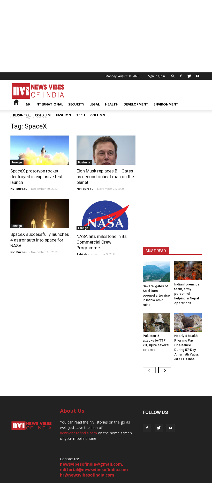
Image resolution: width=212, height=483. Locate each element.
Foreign (17, 162)
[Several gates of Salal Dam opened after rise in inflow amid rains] (156, 271)
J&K (27, 104)
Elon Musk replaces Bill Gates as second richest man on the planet (105, 176)
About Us (72, 410)
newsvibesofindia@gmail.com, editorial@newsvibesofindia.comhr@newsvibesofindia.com (94, 469)
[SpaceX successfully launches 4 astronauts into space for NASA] (39, 213)
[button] (173, 76)
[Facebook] (181, 76)
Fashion (63, 115)
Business (21, 115)
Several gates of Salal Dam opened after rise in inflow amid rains (156, 295)
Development (136, 104)
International (49, 104)
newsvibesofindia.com (78, 433)
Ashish (82, 254)
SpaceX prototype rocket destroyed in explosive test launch (36, 176)
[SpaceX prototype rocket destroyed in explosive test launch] (39, 150)
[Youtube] (198, 76)
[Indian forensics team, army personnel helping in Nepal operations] (188, 270)
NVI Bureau (18, 189)
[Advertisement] (106, 36)
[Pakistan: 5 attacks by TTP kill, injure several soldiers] (156, 322)
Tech (80, 115)
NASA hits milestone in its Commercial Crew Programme (102, 242)
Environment (166, 104)
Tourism (43, 115)
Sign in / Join (156, 76)
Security (76, 104)
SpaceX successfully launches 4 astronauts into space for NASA (39, 240)
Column (97, 115)
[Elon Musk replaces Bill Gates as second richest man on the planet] (106, 150)
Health (111, 104)
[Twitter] (189, 76)
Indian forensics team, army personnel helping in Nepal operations (186, 293)
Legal (94, 104)
